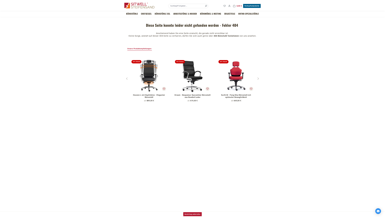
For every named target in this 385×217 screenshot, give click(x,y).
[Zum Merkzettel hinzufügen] (164, 89)
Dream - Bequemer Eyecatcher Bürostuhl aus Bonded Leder (193, 96)
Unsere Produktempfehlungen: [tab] (139, 49)
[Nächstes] (258, 78)
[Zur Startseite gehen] (139, 5)
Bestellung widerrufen (192, 214)
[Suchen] (206, 6)
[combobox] (186, 6)
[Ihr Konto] (229, 6)
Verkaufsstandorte (251, 6)
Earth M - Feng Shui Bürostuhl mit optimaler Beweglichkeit (236, 96)
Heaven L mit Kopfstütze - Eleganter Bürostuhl (149, 96)
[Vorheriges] (126, 78)
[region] (192, 79)
